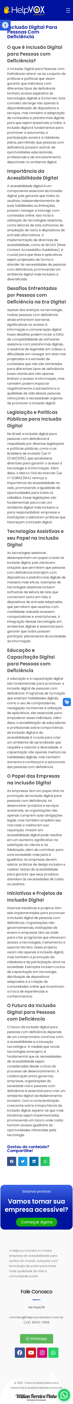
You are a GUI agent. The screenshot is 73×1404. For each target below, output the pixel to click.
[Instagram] (42, 1353)
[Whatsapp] (53, 1353)
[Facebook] (20, 1353)
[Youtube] (31, 1353)
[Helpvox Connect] (33, 10)
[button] (5, 25)
